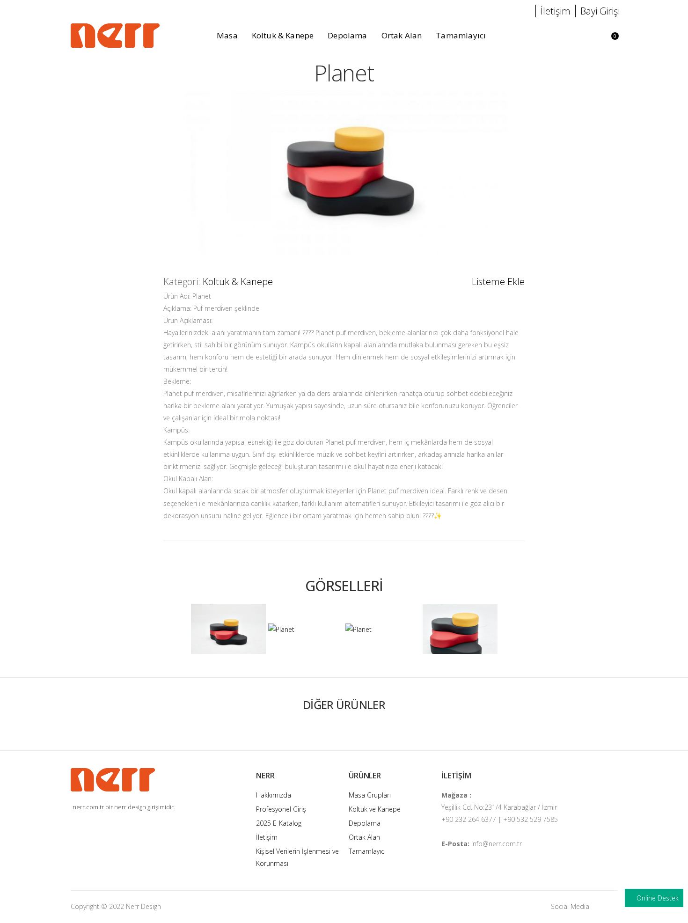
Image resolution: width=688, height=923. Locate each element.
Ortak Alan (364, 837)
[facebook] (615, 906)
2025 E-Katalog (278, 823)
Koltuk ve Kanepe (375, 809)
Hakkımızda (273, 795)
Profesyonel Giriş (281, 809)
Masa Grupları (370, 795)
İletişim (267, 837)
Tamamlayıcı (367, 851)
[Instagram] (601, 906)
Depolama (365, 823)
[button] (586, 36)
